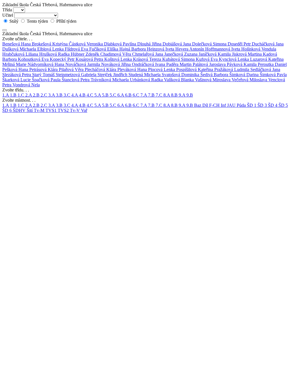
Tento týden (37, 21)
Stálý (14, 21)
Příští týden (65, 21)
